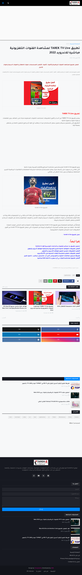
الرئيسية (53, 571)
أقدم (4, 318)
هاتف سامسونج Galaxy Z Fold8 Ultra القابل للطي (54, 401)
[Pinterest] (55, 281)
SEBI (52, 568)
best (35, 417)
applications (67, 275)
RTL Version (30, 571)
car (30, 417)
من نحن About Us (75, 555)
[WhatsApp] (50, 281)
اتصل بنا (38, 571)
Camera (76, 417)
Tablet (54, 417)
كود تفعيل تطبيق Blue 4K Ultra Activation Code (54, 528)
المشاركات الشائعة (72, 378)
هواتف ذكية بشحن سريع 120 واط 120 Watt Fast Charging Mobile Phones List (14, 307)
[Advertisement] (41, 23)
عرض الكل (5, 287)
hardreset (17, 417)
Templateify (38, 568)
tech (11, 417)
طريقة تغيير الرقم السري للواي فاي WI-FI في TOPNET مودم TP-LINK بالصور (46, 383)
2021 (67, 44)
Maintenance (62, 417)
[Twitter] (60, 281)
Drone (70, 417)
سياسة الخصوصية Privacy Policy (70, 558)
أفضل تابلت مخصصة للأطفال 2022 (68, 306)
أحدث (77, 318)
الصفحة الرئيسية (75, 44)
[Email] (45, 281)
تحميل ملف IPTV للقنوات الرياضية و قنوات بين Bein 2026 (52, 392)
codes (24, 417)
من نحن (46, 571)
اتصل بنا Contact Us (74, 562)
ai (48, 417)
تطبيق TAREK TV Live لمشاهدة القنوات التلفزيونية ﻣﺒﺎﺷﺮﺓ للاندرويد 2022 (41, 308)
